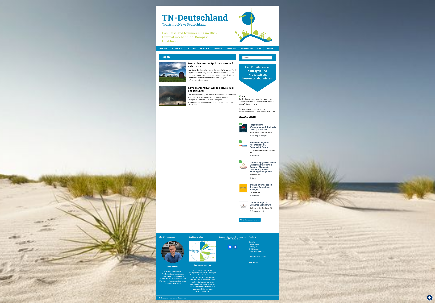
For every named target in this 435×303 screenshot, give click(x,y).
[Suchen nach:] (257, 57)
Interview (191, 48)
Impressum (173, 298)
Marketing (231, 48)
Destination (177, 48)
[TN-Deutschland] (217, 26)
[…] (206, 80)
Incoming (218, 48)
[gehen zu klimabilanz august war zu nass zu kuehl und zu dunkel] (172, 105)
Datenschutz (182, 298)
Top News (163, 48)
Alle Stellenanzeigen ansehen (249, 220)
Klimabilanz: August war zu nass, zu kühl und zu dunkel (211, 89)
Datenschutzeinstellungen (257, 257)
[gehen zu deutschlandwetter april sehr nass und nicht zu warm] (172, 80)
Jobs (259, 48)
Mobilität (204, 48)
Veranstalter (247, 48)
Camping (269, 48)
